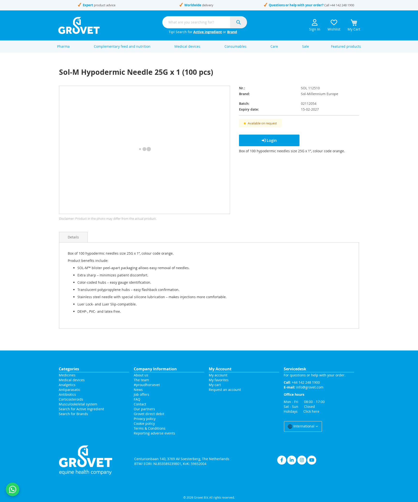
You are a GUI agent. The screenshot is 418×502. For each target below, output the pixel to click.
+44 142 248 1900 (342, 5)
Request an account (225, 389)
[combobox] (204, 22)
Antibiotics (67, 394)
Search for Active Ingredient (81, 409)
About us (141, 375)
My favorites (219, 380)
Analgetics (67, 384)
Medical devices (72, 380)
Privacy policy (145, 418)
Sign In (314, 29)
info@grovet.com (309, 387)
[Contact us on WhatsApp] (12, 489)
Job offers (141, 394)
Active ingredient (207, 32)
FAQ (137, 399)
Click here (311, 411)
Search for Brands (73, 413)
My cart (215, 384)
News (138, 389)
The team (141, 380)
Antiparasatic (69, 389)
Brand (232, 32)
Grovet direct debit (149, 413)
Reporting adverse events (154, 433)
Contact (140, 404)
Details (73, 237)
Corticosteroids (71, 399)
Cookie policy (144, 423)
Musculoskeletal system (78, 404)
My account (218, 375)
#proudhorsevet (147, 384)
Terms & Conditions (149, 428)
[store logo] (79, 25)
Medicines (67, 375)
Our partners (144, 409)
